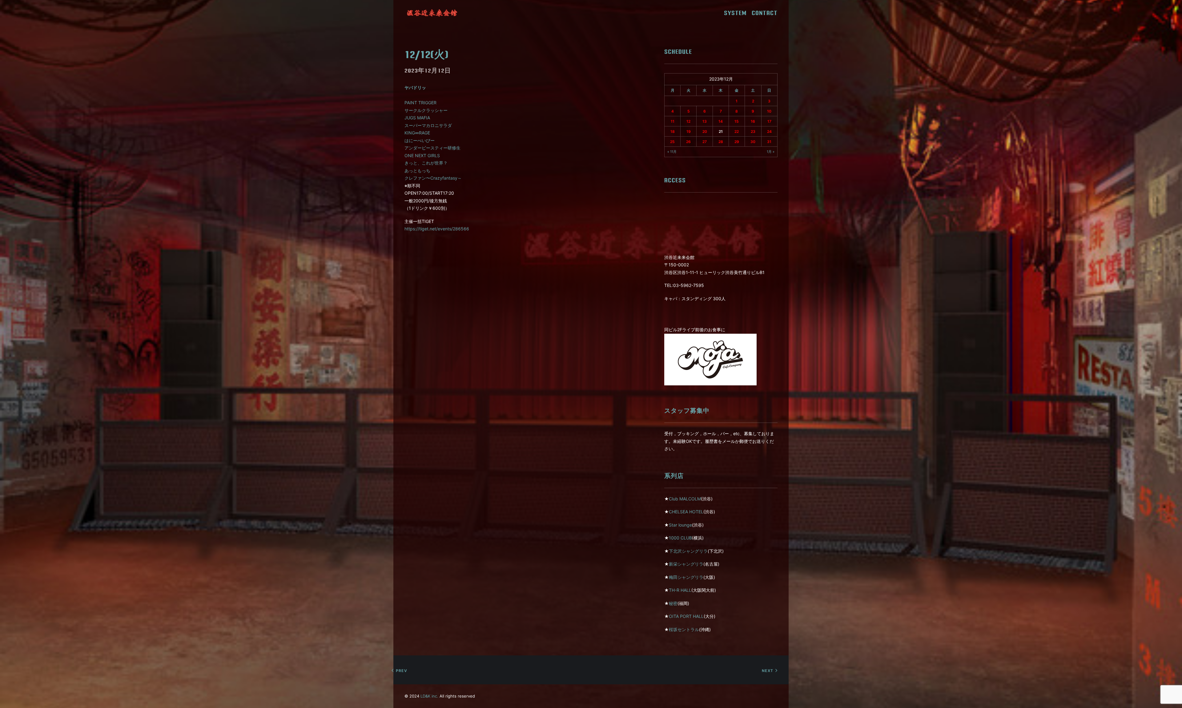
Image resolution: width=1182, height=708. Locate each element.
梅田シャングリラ (686, 577)
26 (688, 141)
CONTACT (765, 13)
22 (736, 131)
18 (672, 131)
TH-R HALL (680, 590)
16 (753, 121)
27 (704, 141)
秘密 (673, 603)
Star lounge (680, 524)
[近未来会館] (432, 13)
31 (769, 141)
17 (769, 121)
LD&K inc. (429, 696)
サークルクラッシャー (426, 110)
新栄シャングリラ (686, 564)
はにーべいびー (419, 140)
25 (672, 141)
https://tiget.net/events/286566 (436, 228)
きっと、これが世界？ (426, 162)
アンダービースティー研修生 (432, 147)
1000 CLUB (680, 537)
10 (769, 111)
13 (704, 121)
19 (688, 131)
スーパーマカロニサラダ (428, 125)
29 (736, 141)
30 (752, 141)
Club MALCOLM (685, 498)
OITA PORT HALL (686, 616)
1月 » (770, 151)
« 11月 (672, 151)
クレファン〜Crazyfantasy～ (433, 178)
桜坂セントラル (684, 629)
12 (688, 121)
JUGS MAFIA (417, 117)
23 (753, 131)
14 (720, 121)
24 (769, 131)
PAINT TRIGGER (420, 102)
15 (736, 121)
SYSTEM (737, 13)
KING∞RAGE (417, 132)
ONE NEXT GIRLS (422, 155)
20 (704, 131)
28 (720, 141)
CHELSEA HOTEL (686, 511)
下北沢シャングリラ (688, 551)
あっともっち (417, 170)
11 (672, 121)
